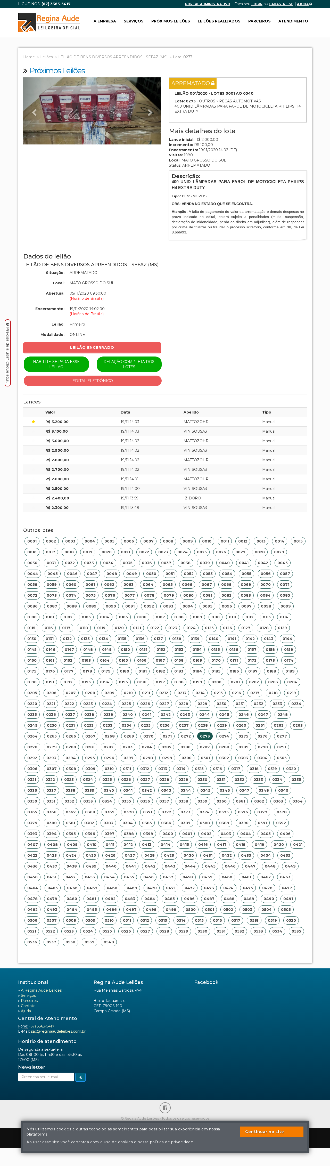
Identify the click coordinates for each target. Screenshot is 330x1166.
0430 (189, 855)
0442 (150, 866)
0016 (32, 552)
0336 (32, 790)
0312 (144, 768)
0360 (222, 801)
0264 (32, 736)
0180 (124, 671)
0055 (246, 573)
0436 (32, 866)
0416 (203, 844)
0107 (160, 617)
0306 (32, 768)
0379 (32, 823)
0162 (67, 660)
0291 (281, 747)
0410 (91, 844)
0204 (292, 682)
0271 (167, 736)
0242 (166, 714)
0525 (107, 931)
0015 (298, 541)
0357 (164, 801)
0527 (145, 931)
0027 (240, 552)
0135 (122, 638)
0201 (235, 682)
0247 (263, 714)
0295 (90, 758)
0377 (262, 812)
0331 (221, 779)
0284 (147, 747)
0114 (284, 617)
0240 (127, 714)
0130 (31, 638)
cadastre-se (281, 4)
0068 (226, 584)
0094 (188, 606)
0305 (282, 758)
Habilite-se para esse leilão (56, 364)
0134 (103, 638)
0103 (86, 617)
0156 (233, 649)
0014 (279, 541)
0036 (147, 563)
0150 (125, 649)
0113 (267, 617)
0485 (169, 898)
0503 (247, 909)
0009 (188, 541)
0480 (72, 898)
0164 (105, 660)
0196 (141, 682)
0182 (160, 671)
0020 (107, 552)
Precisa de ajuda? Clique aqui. (7, 355)
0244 (204, 714)
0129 (282, 628)
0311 (127, 768)
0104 (105, 617)
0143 (268, 638)
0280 (71, 747)
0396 (90, 833)
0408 (52, 844)
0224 (107, 703)
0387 (185, 823)
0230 (221, 703)
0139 (195, 638)
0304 (262, 758)
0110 (215, 617)
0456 (148, 877)
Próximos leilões (170, 21)
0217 (254, 693)
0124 (191, 628)
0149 (107, 649)
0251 (70, 725)
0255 (146, 725)
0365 (32, 812)
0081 (207, 595)
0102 (67, 617)
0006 (129, 541)
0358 (183, 801)
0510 (109, 920)
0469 (132, 888)
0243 (185, 714)
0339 (89, 790)
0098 (266, 606)
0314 (181, 768)
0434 (265, 855)
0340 (109, 790)
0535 (296, 931)
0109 (197, 617)
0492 (32, 909)
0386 (166, 823)
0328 (164, 779)
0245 (224, 714)
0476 (267, 888)
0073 (52, 595)
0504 (266, 909)
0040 (224, 563)
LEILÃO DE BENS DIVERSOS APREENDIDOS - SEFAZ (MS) (113, 57)
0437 (52, 866)
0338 (70, 790)
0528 (164, 931)
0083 (246, 595)
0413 (146, 844)
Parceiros (259, 21)
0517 (235, 920)
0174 (288, 660)
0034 (108, 563)
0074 (71, 595)
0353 (88, 801)
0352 (69, 801)
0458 (188, 877)
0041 (244, 563)
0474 (228, 888)
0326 (126, 779)
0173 (270, 660)
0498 (151, 909)
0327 (145, 779)
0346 (225, 790)
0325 (107, 779)
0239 (108, 714)
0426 (110, 855)
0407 (32, 844)
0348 (264, 790)
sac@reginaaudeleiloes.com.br (58, 1031)
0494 (72, 909)
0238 (89, 714)
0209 (109, 693)
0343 (166, 790)
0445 (210, 866)
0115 (31, 628)
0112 (249, 617)
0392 (281, 823)
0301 (205, 758)
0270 (148, 736)
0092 (149, 606)
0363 (278, 801)
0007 (148, 541)
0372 (166, 812)
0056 (266, 573)
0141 (232, 638)
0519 (272, 920)
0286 (185, 747)
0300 (187, 758)
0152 (160, 649)
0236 (51, 714)
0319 (272, 768)
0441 (131, 866)
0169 (197, 660)
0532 (239, 931)
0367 (71, 812)
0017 (50, 552)
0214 (200, 693)
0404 (245, 833)
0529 (183, 931)
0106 (141, 617)
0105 (123, 617)
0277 (282, 736)
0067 (207, 584)
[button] (33, 110)
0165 (123, 660)
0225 (126, 703)
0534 (277, 931)
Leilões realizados (219, 21)
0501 (209, 909)
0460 (227, 877)
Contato (28, 1005)
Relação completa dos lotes (129, 364)
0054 (227, 573)
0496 (111, 909)
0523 (69, 931)
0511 (127, 920)
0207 (71, 693)
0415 (184, 844)
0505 (286, 909)
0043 (282, 563)
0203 (273, 682)
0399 (148, 833)
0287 (205, 747)
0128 (264, 628)
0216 (236, 693)
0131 (50, 638)
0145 (32, 649)
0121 (137, 628)
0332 (239, 779)
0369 (109, 812)
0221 (50, 703)
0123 (172, 628)
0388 (205, 823)
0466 (72, 888)
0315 (199, 768)
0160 (32, 660)
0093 (168, 606)
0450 (32, 877)
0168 (179, 660)
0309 (90, 768)
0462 (265, 877)
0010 (206, 541)
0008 (168, 541)
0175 (31, 671)
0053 (208, 573)
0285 (166, 747)
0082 (226, 595)
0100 (32, 617)
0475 (248, 888)
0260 (241, 725)
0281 (89, 747)
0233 (277, 703)
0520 (291, 920)
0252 (89, 725)
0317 (235, 768)
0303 (243, 758)
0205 (32, 693)
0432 (227, 855)
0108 (179, 617)
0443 (170, 866)
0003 (70, 541)
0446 (230, 866)
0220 (32, 703)
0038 (185, 563)
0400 (167, 833)
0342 (147, 790)
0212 (163, 693)
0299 (167, 758)
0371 (147, 812)
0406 (285, 833)
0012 (242, 541)
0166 (141, 660)
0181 (142, 671)
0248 (282, 714)
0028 (260, 552)
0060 (71, 584)
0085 (285, 595)
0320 (291, 768)
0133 (85, 638)
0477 (287, 888)
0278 (32, 747)
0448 (270, 866)
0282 (108, 747)
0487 (209, 898)
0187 (253, 671)
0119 (101, 628)
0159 (288, 649)
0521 (31, 931)
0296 (109, 758)
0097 (246, 606)
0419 (259, 844)
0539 (89, 942)
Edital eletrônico (92, 380)
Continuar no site (264, 1131)
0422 (32, 855)
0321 (31, 779)
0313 (162, 768)
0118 (84, 628)
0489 (249, 898)
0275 (243, 736)
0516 (217, 920)
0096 (227, 606)
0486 (189, 898)
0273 (205, 736)
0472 (190, 888)
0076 (110, 595)
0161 (50, 660)
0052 (189, 573)
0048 (111, 573)
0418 (240, 844)
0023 (163, 552)
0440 (111, 866)
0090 (111, 606)
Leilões (46, 57)
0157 (252, 649)
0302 (224, 758)
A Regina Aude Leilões (41, 990)
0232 (258, 703)
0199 (197, 682)
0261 (260, 725)
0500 (191, 909)
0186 (234, 671)
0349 (283, 790)
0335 (296, 779)
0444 (190, 866)
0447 (250, 866)
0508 (71, 920)
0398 (129, 833)
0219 (291, 693)
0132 (67, 638)
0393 (32, 833)
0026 (221, 552)
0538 (70, 942)
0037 (166, 563)
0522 (50, 931)
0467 (92, 888)
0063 (128, 584)
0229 (202, 703)
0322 (50, 779)
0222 (69, 703)
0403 (226, 833)
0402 (206, 833)
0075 (91, 595)
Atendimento (293, 21)
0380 (52, 823)
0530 (202, 931)
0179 (106, 671)
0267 (90, 736)
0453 (90, 877)
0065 (168, 584)
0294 (70, 758)
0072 (32, 595)
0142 (250, 638)
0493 (52, 909)
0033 (89, 563)
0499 (171, 909)
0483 (130, 898)
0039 (205, 563)
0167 (160, 660)
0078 (149, 595)
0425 (91, 855)
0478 (32, 898)
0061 (90, 584)
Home (29, 57)
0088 (72, 606)
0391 (262, 823)
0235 (32, 714)
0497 (131, 909)
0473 (209, 888)
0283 (128, 747)
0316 (217, 768)
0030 (32, 563)
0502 (228, 909)
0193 (86, 682)
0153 (179, 649)
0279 (52, 747)
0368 (90, 812)
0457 (168, 877)
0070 (265, 584)
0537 (51, 942)
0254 (127, 725)
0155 (215, 649)
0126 (227, 628)
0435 (285, 855)
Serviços (134, 21)
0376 (243, 812)
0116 (49, 628)
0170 (216, 660)
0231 (240, 703)
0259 (222, 725)
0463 (285, 877)
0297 (128, 758)
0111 (232, 617)
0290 (263, 747)
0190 (32, 682)
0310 (109, 768)
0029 (279, 552)
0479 (52, 898)
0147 (69, 649)
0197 (160, 682)
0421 (297, 844)
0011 (225, 541)
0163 (86, 660)
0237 (70, 714)
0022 (144, 552)
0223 (88, 703)
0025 (202, 552)
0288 (224, 747)
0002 (51, 541)
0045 (52, 573)
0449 (290, 866)
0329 (183, 779)
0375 (224, 812)
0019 (87, 552)
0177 (68, 671)
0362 (259, 801)
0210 (128, 693)
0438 (72, 866)
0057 (285, 573)
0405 (265, 833)
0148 (88, 649)
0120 (119, 628)
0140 (213, 638)
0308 (71, 768)
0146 (50, 649)
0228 (183, 703)
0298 (148, 758)
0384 (127, 823)
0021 (125, 552)
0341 (128, 790)
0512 (144, 920)
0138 (176, 638)
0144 (287, 638)
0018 (69, 552)
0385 (147, 823)
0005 (109, 541)
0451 (51, 877)
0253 (107, 725)
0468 (112, 888)
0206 (51, 693)
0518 (254, 920)
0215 (218, 693)
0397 (109, 833)
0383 (108, 823)
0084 (265, 595)
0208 (90, 693)
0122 (154, 628)
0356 (145, 801)
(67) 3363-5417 (41, 1026)
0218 (273, 693)
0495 (92, 909)
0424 (71, 855)
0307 (52, 768)
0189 (290, 671)
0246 (243, 714)
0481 (91, 898)
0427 (130, 855)
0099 (285, 606)
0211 (146, 693)
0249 (32, 725)
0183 (178, 671)
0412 (128, 844)
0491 (288, 898)
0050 (151, 573)
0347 (244, 790)
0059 (52, 584)
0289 (243, 747)
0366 (51, 812)
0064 (148, 584)
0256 (165, 725)
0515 (199, 920)
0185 (215, 671)
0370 (129, 812)
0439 (91, 866)
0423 (52, 855)
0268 (110, 736)
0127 (245, 628)
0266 (71, 736)
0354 (107, 801)
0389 (224, 823)
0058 (32, 584)
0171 (234, 660)
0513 (162, 920)
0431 (207, 855)
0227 (164, 703)
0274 (224, 736)
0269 (129, 736)
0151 (143, 649)
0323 (69, 779)
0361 (240, 801)
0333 (258, 779)
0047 (92, 573)
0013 (261, 541)
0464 (32, 888)
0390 (243, 823)
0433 (246, 855)
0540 (109, 942)
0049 (131, 573)
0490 (268, 898)
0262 (279, 725)
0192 (67, 682)
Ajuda (303, 4)
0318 (254, 768)
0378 (282, 812)
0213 (181, 693)
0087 (52, 606)
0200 (216, 682)
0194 (105, 682)
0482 (110, 898)
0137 (158, 638)
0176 (50, 671)
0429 (169, 855)
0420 (279, 844)
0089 (91, 606)
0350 (32, 801)
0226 (145, 703)
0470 (151, 888)
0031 (51, 563)
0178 (87, 671)
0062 (109, 584)
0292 (32, 758)
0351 (50, 801)
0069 (246, 584)
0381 (70, 823)
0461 (246, 877)
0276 (263, 736)
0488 (229, 898)
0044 (32, 573)
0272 (186, 736)
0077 (130, 595)
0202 (254, 682)
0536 (32, 942)
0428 (149, 855)
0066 (187, 584)
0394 (51, 833)
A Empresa (105, 21)
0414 (165, 844)
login (256, 4)
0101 (50, 617)
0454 (109, 877)
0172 (252, 660)
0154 (197, 649)
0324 (88, 779)
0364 (297, 801)
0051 (170, 573)
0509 (90, 920)
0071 (284, 584)
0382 (89, 823)
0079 (169, 595)
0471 (170, 888)
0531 (221, 931)
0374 (205, 812)
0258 (203, 725)
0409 (72, 844)
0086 (32, 606)
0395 (71, 833)
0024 (182, 552)
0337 (51, 790)
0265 (52, 736)
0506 (32, 920)
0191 (50, 682)
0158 (270, 649)
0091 (130, 606)
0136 (140, 638)
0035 (128, 563)
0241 (146, 714)
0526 (126, 931)
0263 (298, 725)
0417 (222, 844)
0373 (185, 812)
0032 (70, 563)
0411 (110, 844)
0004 (90, 541)
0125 (209, 628)
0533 (258, 931)
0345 (205, 790)
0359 (202, 801)
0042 (263, 563)
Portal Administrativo (207, 4)
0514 (181, 920)
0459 (207, 877)
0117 (66, 628)
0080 (188, 595)
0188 (271, 671)
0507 (52, 920)
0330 (202, 779)
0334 (277, 779)
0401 (187, 833)
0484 (149, 898)
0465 (52, 888)
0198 (179, 682)
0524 (88, 931)
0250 (52, 725)
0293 (51, 758)
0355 (126, 801)
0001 (32, 541)
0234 (296, 703)
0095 (207, 606)
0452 (70, 877)
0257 (184, 725)
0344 (185, 790)
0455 (129, 877)
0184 (197, 671)
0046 (72, 573)
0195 (123, 682)
